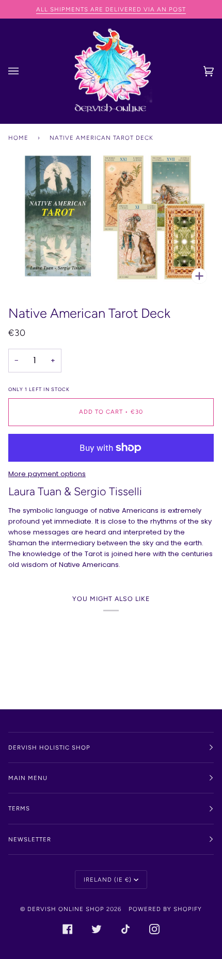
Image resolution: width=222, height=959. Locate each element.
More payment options (47, 474)
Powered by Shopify (165, 909)
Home (18, 137)
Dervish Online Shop (65, 909)
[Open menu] (23, 71)
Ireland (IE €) (108, 879)
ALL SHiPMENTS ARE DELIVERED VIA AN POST (111, 9)
